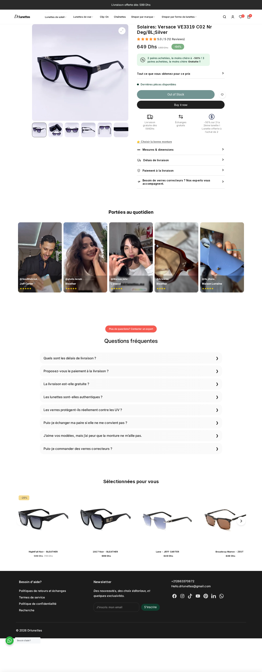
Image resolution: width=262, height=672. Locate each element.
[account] (233, 17)
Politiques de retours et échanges (42, 591)
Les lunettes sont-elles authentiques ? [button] (73, 397)
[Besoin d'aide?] (10, 640)
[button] (20, 521)
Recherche (26, 610)
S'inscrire (150, 607)
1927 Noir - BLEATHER (105, 551)
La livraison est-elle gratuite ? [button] (66, 384)
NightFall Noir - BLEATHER (43, 551)
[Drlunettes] (17, 17)
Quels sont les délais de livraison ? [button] (70, 358)
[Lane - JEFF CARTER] (167, 520)
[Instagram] (182, 596)
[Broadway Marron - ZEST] (229, 520)
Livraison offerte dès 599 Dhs (131, 4)
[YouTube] (198, 596)
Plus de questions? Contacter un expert (131, 328)
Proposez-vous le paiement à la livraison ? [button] (76, 371)
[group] (80, 72)
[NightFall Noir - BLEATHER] (43, 520)
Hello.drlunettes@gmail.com (191, 586)
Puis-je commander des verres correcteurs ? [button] (78, 449)
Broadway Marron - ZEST (230, 551)
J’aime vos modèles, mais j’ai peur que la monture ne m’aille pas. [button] (93, 436)
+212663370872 (182, 581)
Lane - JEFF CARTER (167, 551)
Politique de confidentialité (37, 604)
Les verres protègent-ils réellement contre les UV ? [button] (83, 410)
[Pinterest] (206, 596)
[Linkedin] (213, 596)
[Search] (225, 17)
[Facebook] (174, 596)
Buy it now (180, 104)
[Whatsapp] (221, 596)
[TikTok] (190, 596)
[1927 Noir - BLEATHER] (105, 520)
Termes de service (32, 597)
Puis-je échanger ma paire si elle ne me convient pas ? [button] (85, 423)
